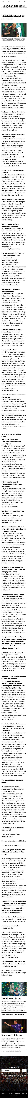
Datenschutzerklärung (10, 1076)
